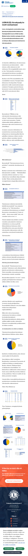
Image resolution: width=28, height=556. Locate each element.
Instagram (15, 523)
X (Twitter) (15, 521)
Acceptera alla (8, 548)
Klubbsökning (6, 6)
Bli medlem (13, 6)
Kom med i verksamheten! (14, 481)
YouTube (15, 525)
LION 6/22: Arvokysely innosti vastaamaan (12, 16)
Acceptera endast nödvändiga (12, 552)
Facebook (15, 518)
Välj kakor (20, 548)
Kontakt (13, 511)
